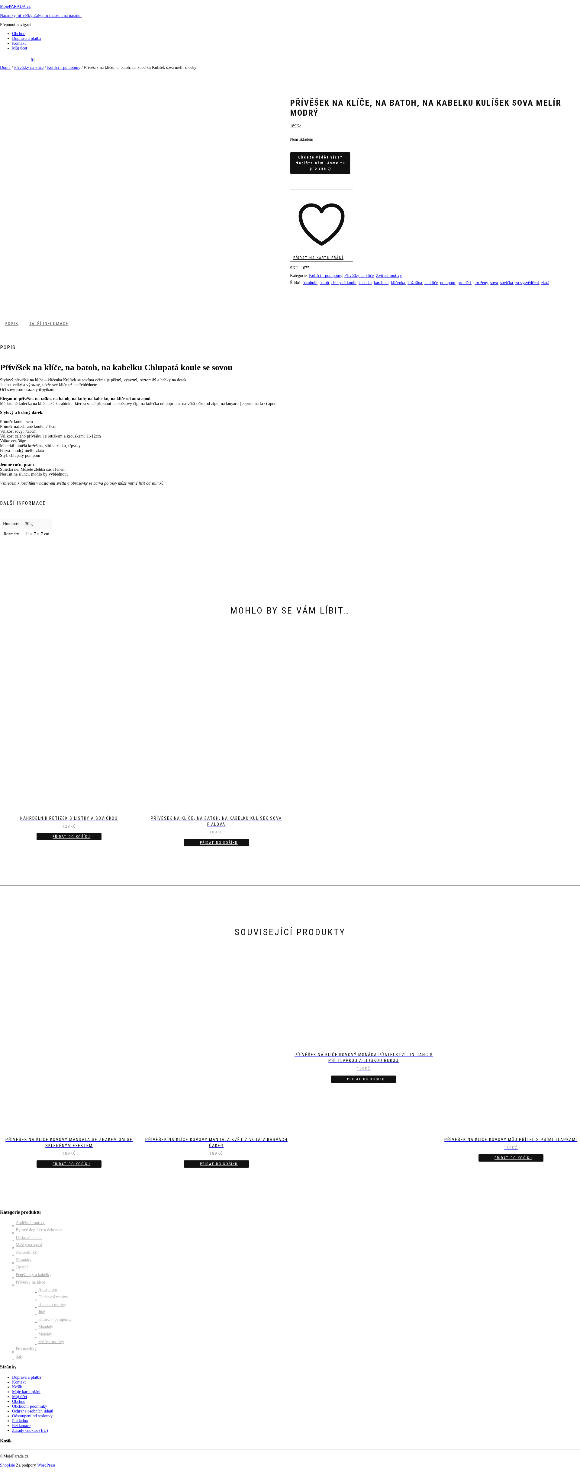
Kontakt (19, 43)
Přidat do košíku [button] (71, 837)
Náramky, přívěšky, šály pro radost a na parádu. (41, 15)
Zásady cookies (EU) (30, 1430)
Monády (45, 1334)
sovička (506, 283)
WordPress (45, 1465)
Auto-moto (47, 1289)
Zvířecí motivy (389, 275)
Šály (19, 1356)
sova (494, 283)
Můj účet (19, 48)
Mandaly (45, 1327)
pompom (447, 283)
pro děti (464, 283)
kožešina (415, 283)
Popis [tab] (11, 323)
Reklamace (21, 1425)
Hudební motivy (52, 1304)
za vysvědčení (527, 283)
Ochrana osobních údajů (32, 1411)
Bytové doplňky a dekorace (39, 1230)
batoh (324, 283)
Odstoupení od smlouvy (32, 1416)
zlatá (545, 283)
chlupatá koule (343, 283)
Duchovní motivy (53, 1297)
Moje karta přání (26, 1392)
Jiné (41, 1312)
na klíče (431, 283)
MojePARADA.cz (15, 6)
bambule (310, 283)
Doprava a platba (26, 38)
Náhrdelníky (26, 1252)
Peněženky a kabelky (33, 1274)
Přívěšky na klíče (29, 67)
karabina (381, 283)
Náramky (23, 1260)
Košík (17, 1387)
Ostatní (22, 1267)
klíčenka (398, 283)
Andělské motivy (30, 1222)
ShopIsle (8, 1465)
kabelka (365, 283)
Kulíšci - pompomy (63, 67)
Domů (5, 67)
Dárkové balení (29, 1237)
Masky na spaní (29, 1245)
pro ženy (480, 283)
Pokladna (20, 1421)
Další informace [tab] (49, 323)
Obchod (18, 33)
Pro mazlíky (26, 1349)
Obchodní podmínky (29, 1406)
